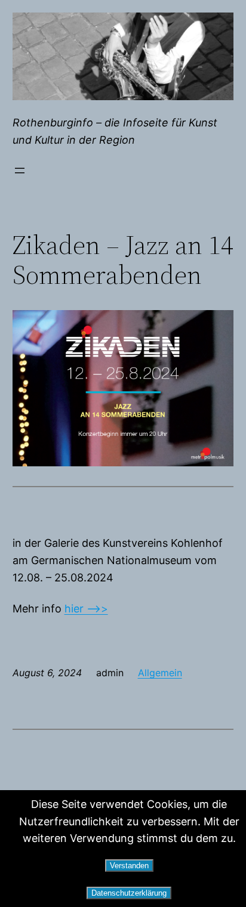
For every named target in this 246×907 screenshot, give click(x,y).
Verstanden (129, 865)
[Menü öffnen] (20, 170)
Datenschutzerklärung (129, 893)
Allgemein (160, 673)
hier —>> (86, 608)
